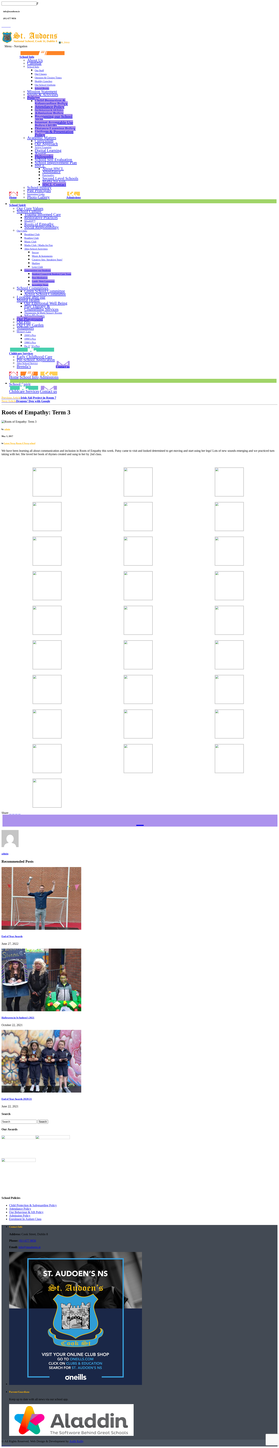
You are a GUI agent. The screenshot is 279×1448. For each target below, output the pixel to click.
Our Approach (46, 144)
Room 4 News (22, 443)
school (32, 443)
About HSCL (53, 169)
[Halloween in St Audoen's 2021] (41, 1010)
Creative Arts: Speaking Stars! (47, 259)
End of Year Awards (12, 936)
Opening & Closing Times (48, 77)
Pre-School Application (36, 360)
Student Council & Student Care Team (51, 274)
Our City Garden (30, 325)
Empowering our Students (37, 270)
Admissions (73, 197)
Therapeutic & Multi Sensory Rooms (43, 312)
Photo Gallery (38, 197)
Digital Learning (48, 150)
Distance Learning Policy (55, 129)
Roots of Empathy (39, 224)
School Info (27, 56)
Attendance (51, 172)
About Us (35, 60)
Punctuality (48, 175)
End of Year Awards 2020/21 (17, 1098)
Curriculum (44, 141)
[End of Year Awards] (41, 928)
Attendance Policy (49, 107)
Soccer (35, 252)
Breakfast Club (32, 234)
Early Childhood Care (34, 357)
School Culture (29, 211)
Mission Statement (42, 91)
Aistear (40, 153)
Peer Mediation (40, 277)
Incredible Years (40, 284)
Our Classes (41, 74)
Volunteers (25, 328)
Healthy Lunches (43, 81)
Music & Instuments (42, 256)
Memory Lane (24, 331)
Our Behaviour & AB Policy (49, 110)
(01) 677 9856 (27, 1240)
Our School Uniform (45, 85)
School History (39, 187)
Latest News (9, 443)
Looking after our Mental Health (31, 298)
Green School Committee (44, 291)
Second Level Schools (60, 178)
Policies (33, 98)
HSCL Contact (54, 184)
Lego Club (37, 266)
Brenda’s (24, 366)
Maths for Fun (53, 181)
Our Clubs (22, 230)
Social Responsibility (41, 227)
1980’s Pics (30, 342)
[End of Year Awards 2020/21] (41, 1091)
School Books (42, 88)
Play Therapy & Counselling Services (41, 308)
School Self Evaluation (53, 159)
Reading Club (31, 238)
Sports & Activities (42, 95)
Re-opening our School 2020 (54, 117)
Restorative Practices (41, 217)
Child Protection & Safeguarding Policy (51, 102)
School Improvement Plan (56, 163)
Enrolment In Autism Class (25, 1219)
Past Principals (39, 190)
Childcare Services (21, 353)
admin (7, 429)
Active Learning (43, 147)
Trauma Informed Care (42, 214)
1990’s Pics (30, 338)
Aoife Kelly (76, 1441)
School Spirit (17, 205)
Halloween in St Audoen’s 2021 (18, 1017)
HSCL (40, 166)
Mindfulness (34, 316)
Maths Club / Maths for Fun (38, 245)
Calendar (34, 63)
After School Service (27, 363)
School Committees (32, 288)
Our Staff (39, 70)
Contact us (63, 366)
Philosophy (44, 156)
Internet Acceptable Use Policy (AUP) (54, 123)
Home (13, 197)
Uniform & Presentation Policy (54, 133)
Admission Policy (49, 113)
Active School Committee (45, 294)
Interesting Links (36, 194)
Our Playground (30, 319)
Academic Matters (41, 138)
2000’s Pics (30, 335)
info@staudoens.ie (29, 1247)
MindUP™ (29, 221)
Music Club (30, 241)
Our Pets (24, 322)
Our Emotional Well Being (45, 303)
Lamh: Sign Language (43, 281)
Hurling (36, 263)
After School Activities (36, 248)
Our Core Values (30, 208)
